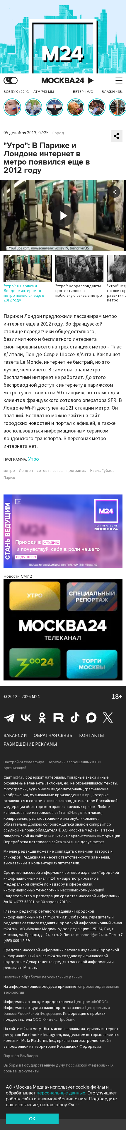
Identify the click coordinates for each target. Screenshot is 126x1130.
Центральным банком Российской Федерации (57, 1011)
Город (58, 133)
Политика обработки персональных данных (43, 977)
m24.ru (19, 777)
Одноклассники (42, 717)
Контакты (91, 735)
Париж (9, 478)
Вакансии (15, 735)
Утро (33, 459)
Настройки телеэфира (24, 762)
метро (9, 471)
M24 (36, 696)
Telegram (9, 717)
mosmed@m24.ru (91, 935)
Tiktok (75, 717)
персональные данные (61, 1093)
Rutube (58, 717)
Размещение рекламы (30, 744)
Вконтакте (26, 717)
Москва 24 (63, 80)
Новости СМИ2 (18, 576)
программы (76, 471)
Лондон (26, 471)
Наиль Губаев (102, 471)
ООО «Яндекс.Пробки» (53, 1019)
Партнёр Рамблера (21, 1056)
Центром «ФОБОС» (91, 1002)
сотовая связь (50, 471)
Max (91, 717)
